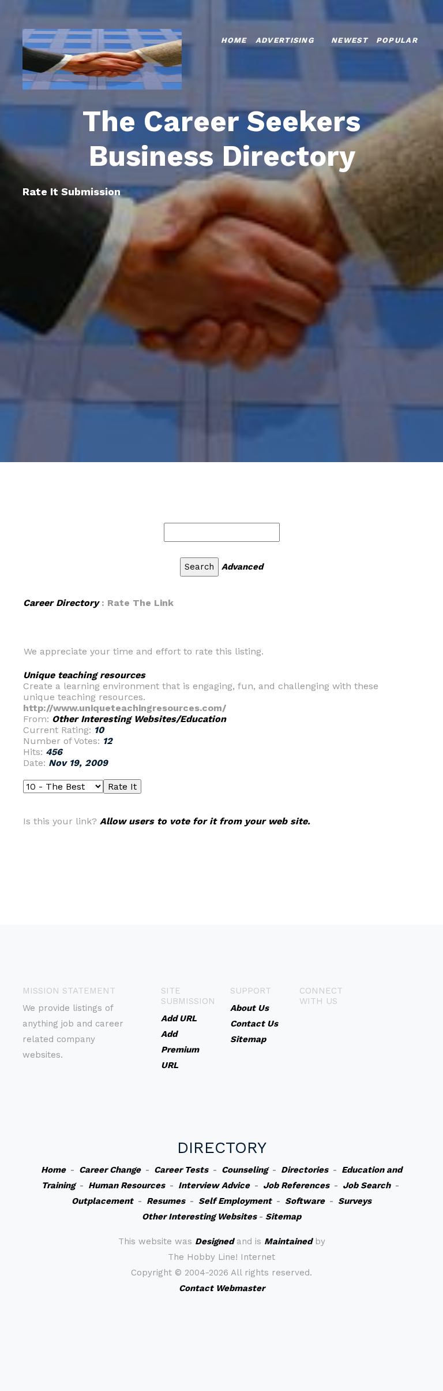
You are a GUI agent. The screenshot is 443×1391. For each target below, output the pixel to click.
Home (234, 40)
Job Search (367, 1185)
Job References (296, 1185)
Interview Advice (214, 1185)
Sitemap (283, 1216)
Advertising (285, 40)
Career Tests (181, 1170)
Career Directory (61, 602)
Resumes (166, 1201)
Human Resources (126, 1185)
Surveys (354, 1201)
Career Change (110, 1170)
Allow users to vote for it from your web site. (205, 821)
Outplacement (102, 1201)
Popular (397, 40)
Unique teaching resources (84, 675)
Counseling (245, 1170)
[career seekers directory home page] (102, 58)
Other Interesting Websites (199, 1216)
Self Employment (235, 1201)
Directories (304, 1170)
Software (305, 1201)
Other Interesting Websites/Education (139, 718)
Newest (349, 40)
